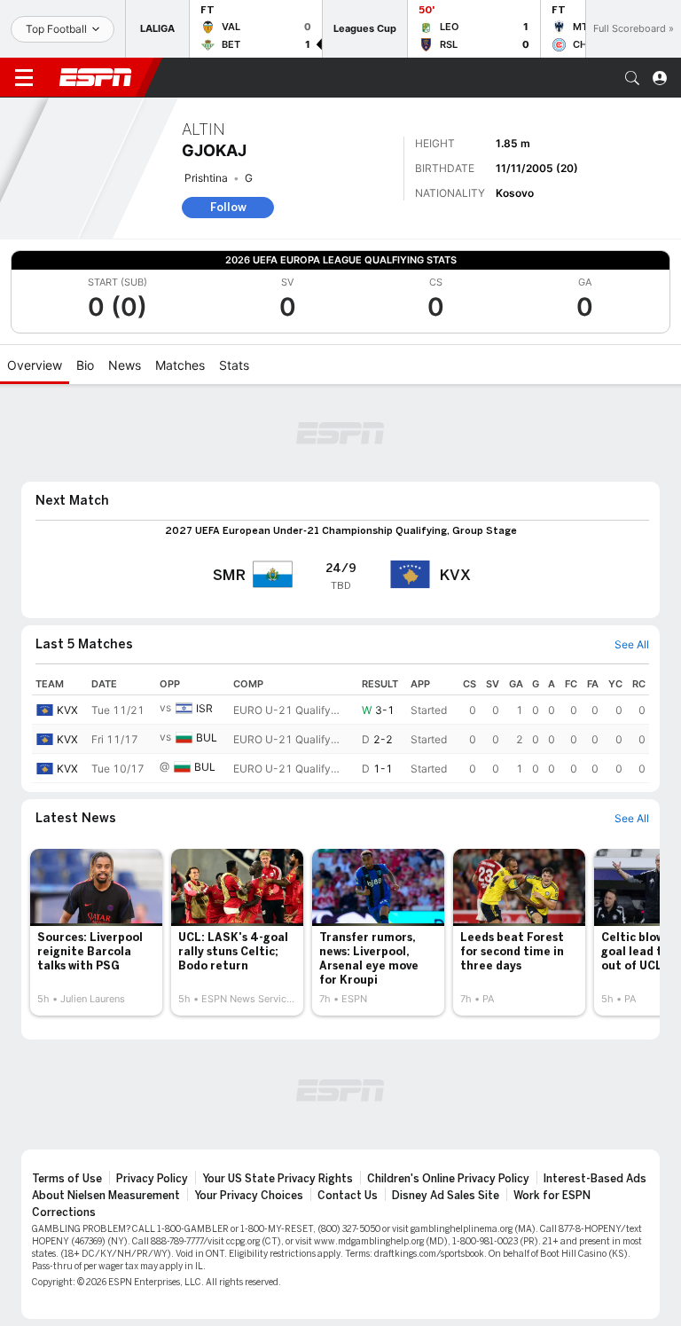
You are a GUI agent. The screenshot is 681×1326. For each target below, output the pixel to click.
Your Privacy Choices (248, 1195)
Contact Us (347, 1195)
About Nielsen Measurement (106, 1195)
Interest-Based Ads (595, 1179)
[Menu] (24, 78)
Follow (228, 207)
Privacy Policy (152, 1179)
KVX (67, 710)
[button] (632, 78)
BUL (206, 737)
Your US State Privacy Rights (277, 1179)
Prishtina (206, 177)
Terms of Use (67, 1179)
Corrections (64, 1212)
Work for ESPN (552, 1195)
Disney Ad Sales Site (445, 1195)
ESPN (95, 77)
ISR (204, 708)
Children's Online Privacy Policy (448, 1179)
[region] (340, 728)
